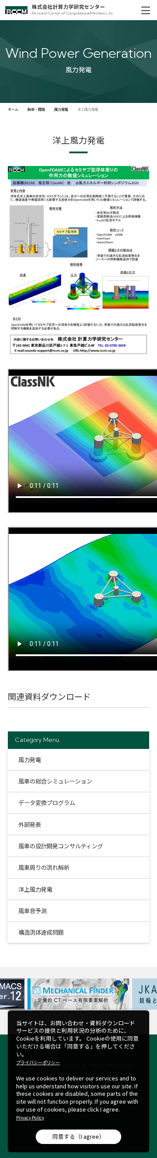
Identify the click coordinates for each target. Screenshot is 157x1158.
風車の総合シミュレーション (55, 781)
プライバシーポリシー (38, 1062)
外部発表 (29, 824)
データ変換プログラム (46, 802)
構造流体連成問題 (41, 932)
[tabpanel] (78, 994)
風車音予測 (32, 910)
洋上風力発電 (35, 889)
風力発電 (29, 759)
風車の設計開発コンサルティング (60, 845)
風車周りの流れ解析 (43, 867)
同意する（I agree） (78, 1136)
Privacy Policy (30, 1118)
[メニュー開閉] (145, 10)
